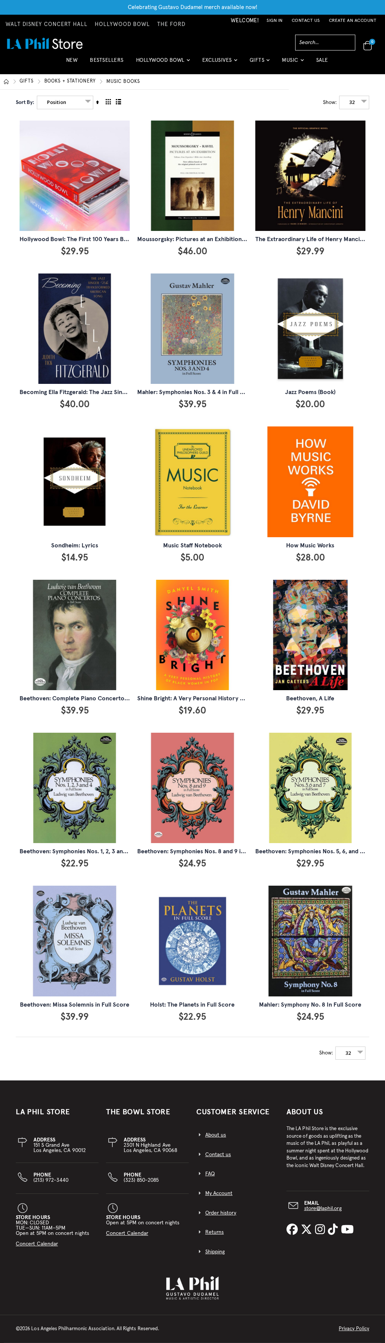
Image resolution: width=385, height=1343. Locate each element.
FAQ (210, 1173)
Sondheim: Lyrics (74, 545)
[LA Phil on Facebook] (293, 1230)
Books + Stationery (70, 81)
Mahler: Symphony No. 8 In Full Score (310, 1005)
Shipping (215, 1251)
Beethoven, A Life (310, 698)
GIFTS (27, 81)
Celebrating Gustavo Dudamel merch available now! (193, 7)
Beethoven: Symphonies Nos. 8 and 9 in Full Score (205, 851)
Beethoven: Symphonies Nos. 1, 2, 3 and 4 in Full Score (93, 851)
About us (215, 1135)
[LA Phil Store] (44, 43)
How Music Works (310, 545)
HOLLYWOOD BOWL (122, 24)
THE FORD (171, 24)
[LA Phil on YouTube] (347, 1230)
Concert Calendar (37, 1244)
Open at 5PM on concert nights (142, 1225)
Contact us (218, 1154)
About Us (304, 1112)
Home (6, 81)
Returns (214, 1232)
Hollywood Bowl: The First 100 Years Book (77, 239)
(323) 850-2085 (141, 1177)
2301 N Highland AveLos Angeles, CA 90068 (150, 1145)
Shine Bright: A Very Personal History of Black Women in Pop (219, 698)
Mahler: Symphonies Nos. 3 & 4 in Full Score (196, 392)
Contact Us (306, 20)
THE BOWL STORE (138, 1112)
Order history (220, 1213)
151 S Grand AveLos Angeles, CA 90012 (59, 1145)
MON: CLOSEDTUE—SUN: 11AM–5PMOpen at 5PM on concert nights (52, 1231)
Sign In (275, 20)
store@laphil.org (323, 1208)
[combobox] (325, 42)
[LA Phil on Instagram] (321, 1230)
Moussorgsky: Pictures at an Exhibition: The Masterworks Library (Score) (235, 239)
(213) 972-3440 (51, 1177)
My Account (219, 1193)
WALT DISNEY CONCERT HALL (47, 24)
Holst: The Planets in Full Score (192, 1005)
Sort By (24, 102)
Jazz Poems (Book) (310, 392)
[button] (163, 63)
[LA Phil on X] (308, 1230)
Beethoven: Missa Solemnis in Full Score (74, 1005)
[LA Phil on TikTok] (334, 1230)
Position (56, 102)
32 (352, 102)
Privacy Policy (354, 1328)
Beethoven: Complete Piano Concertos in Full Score (91, 698)
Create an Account (353, 20)
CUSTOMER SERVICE (233, 1112)
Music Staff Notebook (192, 545)
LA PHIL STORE (43, 1112)
